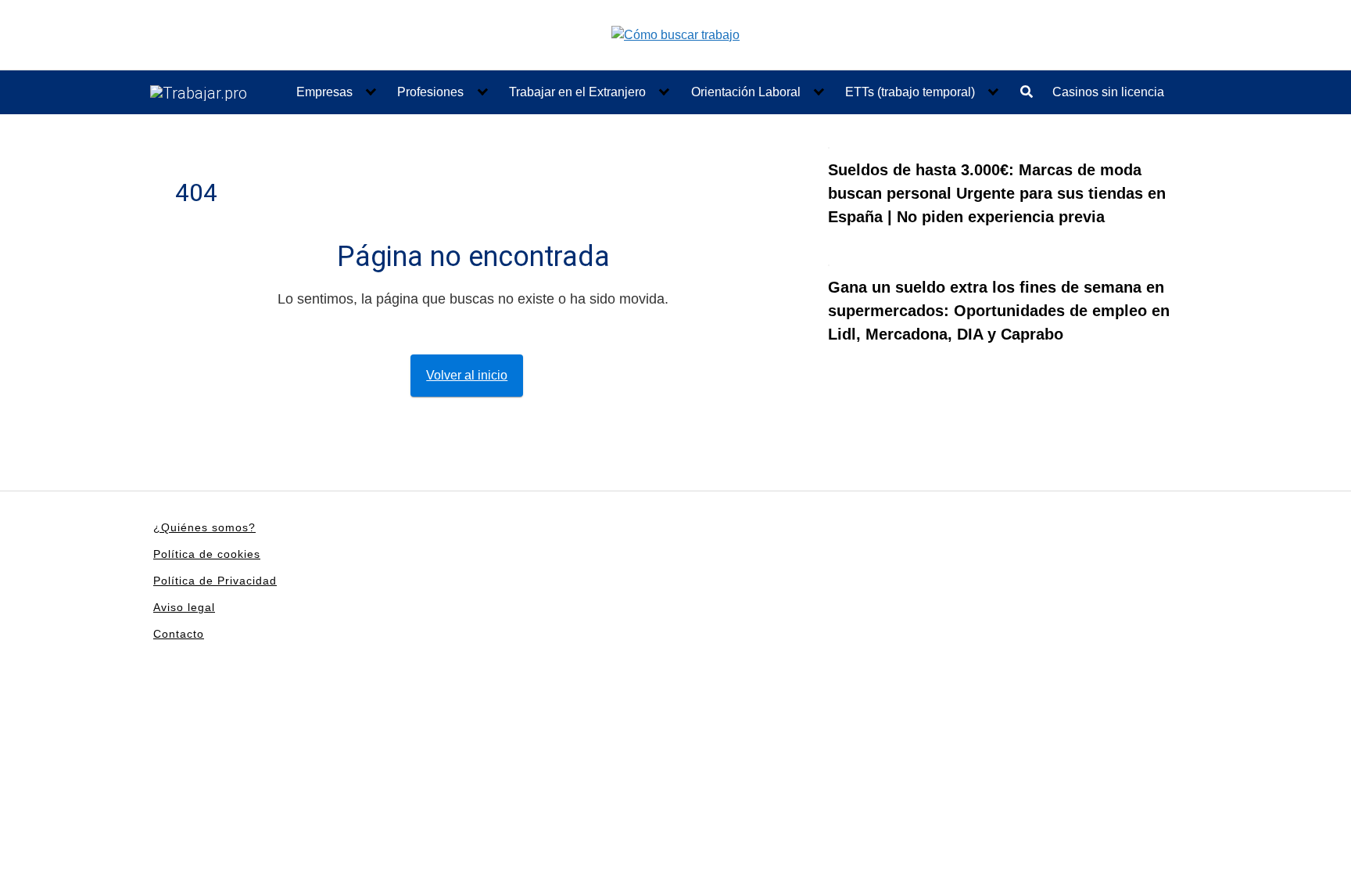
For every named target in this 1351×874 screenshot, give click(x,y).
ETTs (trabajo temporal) (910, 92)
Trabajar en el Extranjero (577, 92)
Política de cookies (206, 554)
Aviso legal (184, 607)
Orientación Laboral (746, 92)
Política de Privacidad (215, 580)
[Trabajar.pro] (198, 92)
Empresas (324, 92)
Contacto (178, 634)
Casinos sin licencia (1108, 92)
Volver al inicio (466, 375)
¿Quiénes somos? (204, 527)
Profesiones (430, 92)
